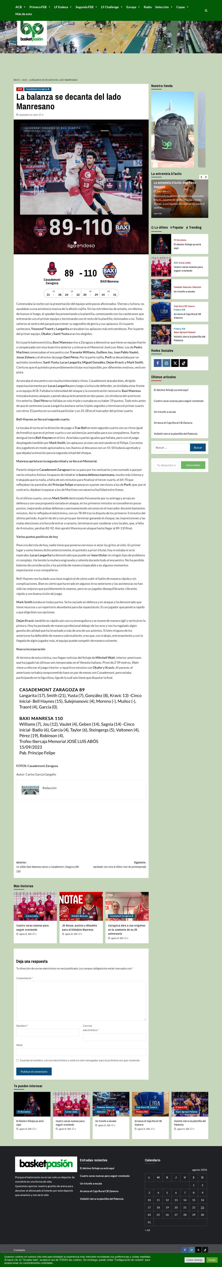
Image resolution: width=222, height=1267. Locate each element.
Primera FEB (38, 7)
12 (167, 1200)
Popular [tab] (177, 227)
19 (167, 1207)
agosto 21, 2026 (144, 1129)
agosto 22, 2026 (25, 934)
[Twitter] (175, 363)
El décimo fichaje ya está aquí (171, 389)
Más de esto (23, 14)
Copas (180, 7)
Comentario (24, 978)
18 (158, 1207)
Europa (131, 7)
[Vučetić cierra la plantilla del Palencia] (161, 334)
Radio (148, 7)
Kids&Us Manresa (80, 916)
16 (202, 1200)
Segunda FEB (84, 7)
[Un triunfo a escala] (161, 288)
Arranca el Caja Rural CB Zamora (173, 422)
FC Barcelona (180, 240)
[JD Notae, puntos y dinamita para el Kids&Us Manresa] (81, 906)
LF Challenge (110, 7)
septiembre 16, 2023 (28, 114)
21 (184, 1207)
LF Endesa (61, 7)
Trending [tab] (195, 227)
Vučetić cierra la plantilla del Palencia (175, 433)
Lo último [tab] (161, 227)
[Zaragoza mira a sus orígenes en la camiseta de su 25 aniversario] (127, 906)
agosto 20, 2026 (71, 934)
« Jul (147, 1230)
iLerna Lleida (32, 916)
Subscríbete (193, 465)
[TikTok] (183, 363)
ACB (18, 7)
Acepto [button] (212, 1260)
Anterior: (47, 866)
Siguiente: (119, 864)
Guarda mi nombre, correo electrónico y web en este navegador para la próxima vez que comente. (80, 1060)
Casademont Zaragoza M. (38, 89)
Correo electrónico (91, 1028)
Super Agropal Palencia (184, 332)
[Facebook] (158, 363)
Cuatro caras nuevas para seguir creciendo (32, 927)
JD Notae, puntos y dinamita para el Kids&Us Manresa (79, 927)
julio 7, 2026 (161, 191)
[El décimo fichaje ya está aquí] (161, 243)
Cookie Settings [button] (195, 1260)
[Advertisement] (81, 827)
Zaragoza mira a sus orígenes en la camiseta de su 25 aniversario (126, 929)
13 (176, 1200)
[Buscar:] (172, 447)
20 (176, 1207)
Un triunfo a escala (184, 291)
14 (184, 1200)
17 (149, 1207)
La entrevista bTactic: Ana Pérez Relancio (175, 185)
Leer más (158, 213)
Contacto (19, 1250)
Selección (162, 7)
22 (193, 1207)
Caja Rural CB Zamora (184, 306)
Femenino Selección (182, 287)
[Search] (206, 10)
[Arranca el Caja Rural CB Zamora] (161, 311)
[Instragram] (166, 363)
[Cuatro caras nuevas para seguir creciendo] (35, 906)
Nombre (22, 1025)
